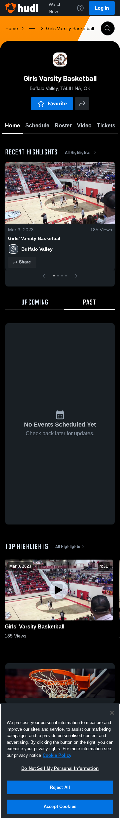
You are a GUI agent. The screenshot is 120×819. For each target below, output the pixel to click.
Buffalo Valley (37, 249)
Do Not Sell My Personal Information (60, 768)
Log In (102, 7)
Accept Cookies (60, 806)
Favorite (57, 103)
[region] (60, 761)
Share (25, 262)
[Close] (112, 712)
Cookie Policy (57, 755)
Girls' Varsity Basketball (35, 238)
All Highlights (77, 152)
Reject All (60, 787)
